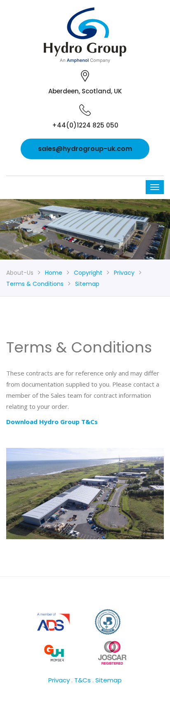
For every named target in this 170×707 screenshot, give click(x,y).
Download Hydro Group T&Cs (52, 421)
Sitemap (87, 284)
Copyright (88, 273)
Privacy (124, 273)
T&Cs (82, 680)
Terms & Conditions (35, 284)
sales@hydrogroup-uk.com (85, 148)
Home (53, 273)
